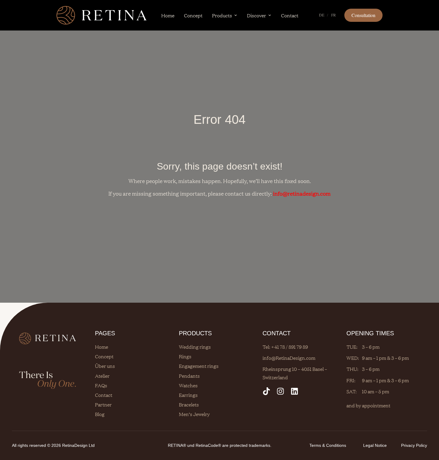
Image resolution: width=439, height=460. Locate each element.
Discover (256, 15)
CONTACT (277, 333)
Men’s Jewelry (194, 414)
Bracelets (189, 404)
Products (222, 15)
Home (167, 15)
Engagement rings (199, 365)
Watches (188, 385)
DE (321, 15)
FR (333, 15)
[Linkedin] (294, 391)
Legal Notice (375, 445)
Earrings (188, 394)
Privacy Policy (414, 445)
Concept (193, 15)
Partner (103, 404)
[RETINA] (101, 15)
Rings (185, 356)
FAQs (101, 385)
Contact (289, 15)
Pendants (189, 375)
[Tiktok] (266, 391)
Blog (100, 414)
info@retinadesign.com (302, 193)
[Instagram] (280, 391)
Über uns (105, 365)
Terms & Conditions (327, 445)
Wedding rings (195, 346)
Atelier (102, 375)
